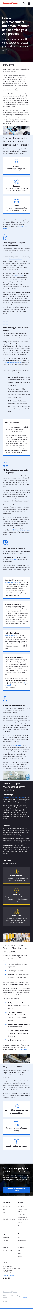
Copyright (5, 1241)
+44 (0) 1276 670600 (8, 1275)
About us (20, 1238)
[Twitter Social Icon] (3, 1278)
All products (21, 1206)
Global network (22, 1241)
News (19, 1253)
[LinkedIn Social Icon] (6, 1278)
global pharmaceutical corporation (14, 798)
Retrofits (20, 1223)
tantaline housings (16, 746)
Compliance (21, 1247)
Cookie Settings (25, 1297)
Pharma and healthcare (9, 1206)
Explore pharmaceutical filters (16, 1190)
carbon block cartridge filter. (12, 363)
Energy (4, 1209)
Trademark (6, 1244)
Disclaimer (5, 1247)
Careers (20, 1244)
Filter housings (21, 1215)
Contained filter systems (12, 582)
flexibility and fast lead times (21, 530)
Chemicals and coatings (9, 1219)
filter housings (18, 276)
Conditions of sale (7, 1250)
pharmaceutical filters (15, 259)
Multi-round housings (11, 635)
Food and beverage (8, 1216)
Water (4, 1213)
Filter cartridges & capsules (22, 1210)
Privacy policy (6, 1238)
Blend (10, 1301)
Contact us (20, 1257)
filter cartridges (13, 560)
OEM (19, 1226)
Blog (19, 1250)
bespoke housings (24, 839)
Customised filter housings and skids (23, 1219)
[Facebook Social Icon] (9, 1278)
